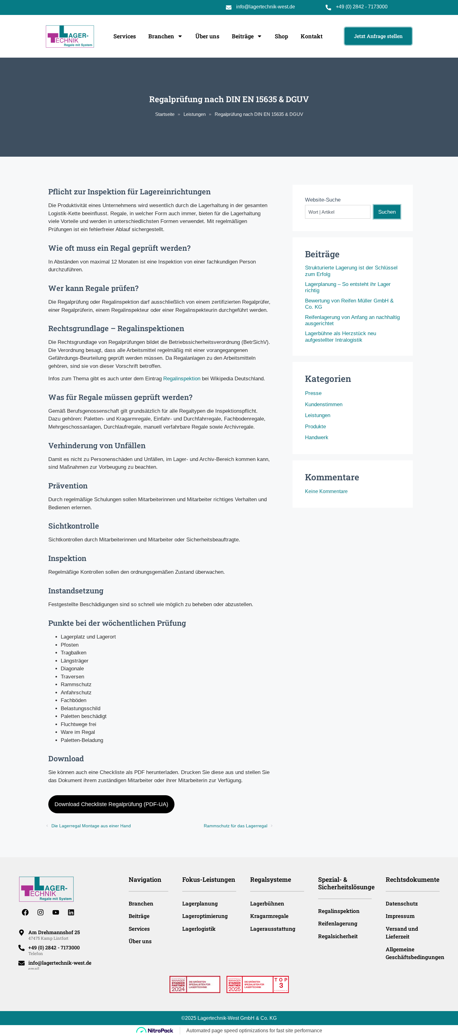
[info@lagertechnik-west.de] (21, 963)
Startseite (164, 114)
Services (124, 36)
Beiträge (243, 36)
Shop (281, 36)
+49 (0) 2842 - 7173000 (362, 6)
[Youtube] (56, 912)
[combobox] (337, 212)
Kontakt (311, 36)
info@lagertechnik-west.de (265, 6)
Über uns (207, 36)
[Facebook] (25, 912)
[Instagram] (40, 912)
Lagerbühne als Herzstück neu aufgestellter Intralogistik (340, 336)
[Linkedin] (71, 912)
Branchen (161, 36)
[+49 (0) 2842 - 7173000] (21, 948)
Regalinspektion (181, 379)
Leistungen (195, 114)
